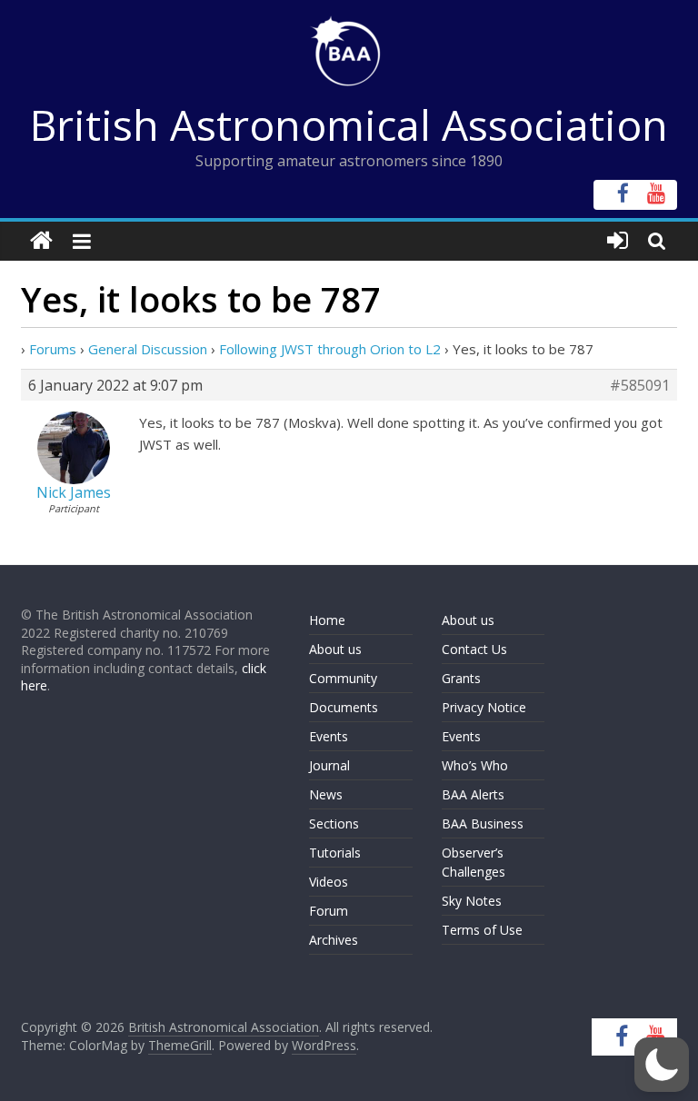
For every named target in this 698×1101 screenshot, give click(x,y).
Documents (343, 707)
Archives (333, 939)
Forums (52, 349)
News (326, 794)
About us (335, 649)
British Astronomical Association (349, 124)
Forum (328, 910)
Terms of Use (482, 929)
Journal (329, 765)
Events (328, 736)
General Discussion (147, 349)
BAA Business (483, 823)
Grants (461, 678)
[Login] (617, 241)
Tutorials (335, 852)
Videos (328, 881)
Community (343, 678)
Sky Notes (472, 900)
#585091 (640, 385)
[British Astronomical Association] (41, 241)
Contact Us (474, 649)
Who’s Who (475, 765)
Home (327, 620)
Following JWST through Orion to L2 (330, 349)
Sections (334, 823)
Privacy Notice (484, 707)
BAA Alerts (473, 794)
